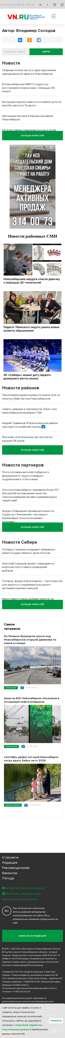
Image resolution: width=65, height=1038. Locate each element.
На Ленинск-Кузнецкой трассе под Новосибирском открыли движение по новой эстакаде (30, 639)
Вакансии (9, 873)
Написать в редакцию (32, 936)
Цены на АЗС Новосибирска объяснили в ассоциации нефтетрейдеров (31, 700)
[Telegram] (39, 40)
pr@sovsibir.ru (50, 988)
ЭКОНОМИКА (11, 746)
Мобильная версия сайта (20, 899)
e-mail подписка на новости (25, 888)
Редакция (10, 863)
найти (46, 51)
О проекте (10, 857)
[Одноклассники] (29, 40)
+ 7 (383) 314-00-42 (31, 981)
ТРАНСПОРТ (11, 687)
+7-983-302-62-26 (21, 991)
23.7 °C (20, 4)
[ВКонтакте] (20, 40)
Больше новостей (32, 135)
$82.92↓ (30, 4)
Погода (8, 878)
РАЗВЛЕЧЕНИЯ (13, 805)
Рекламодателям (15, 868)
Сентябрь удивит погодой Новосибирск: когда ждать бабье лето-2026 (31, 758)
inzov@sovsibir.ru (20, 985)
